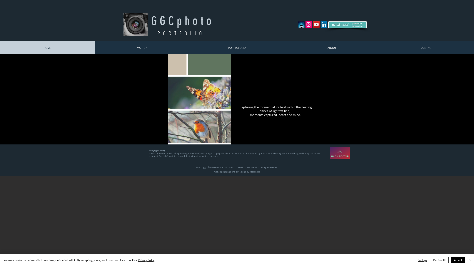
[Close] (469, 260)
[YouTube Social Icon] (316, 24)
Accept (458, 260)
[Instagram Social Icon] (309, 24)
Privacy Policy (146, 260)
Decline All (439, 260)
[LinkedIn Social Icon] (324, 24)
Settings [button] (422, 260)
